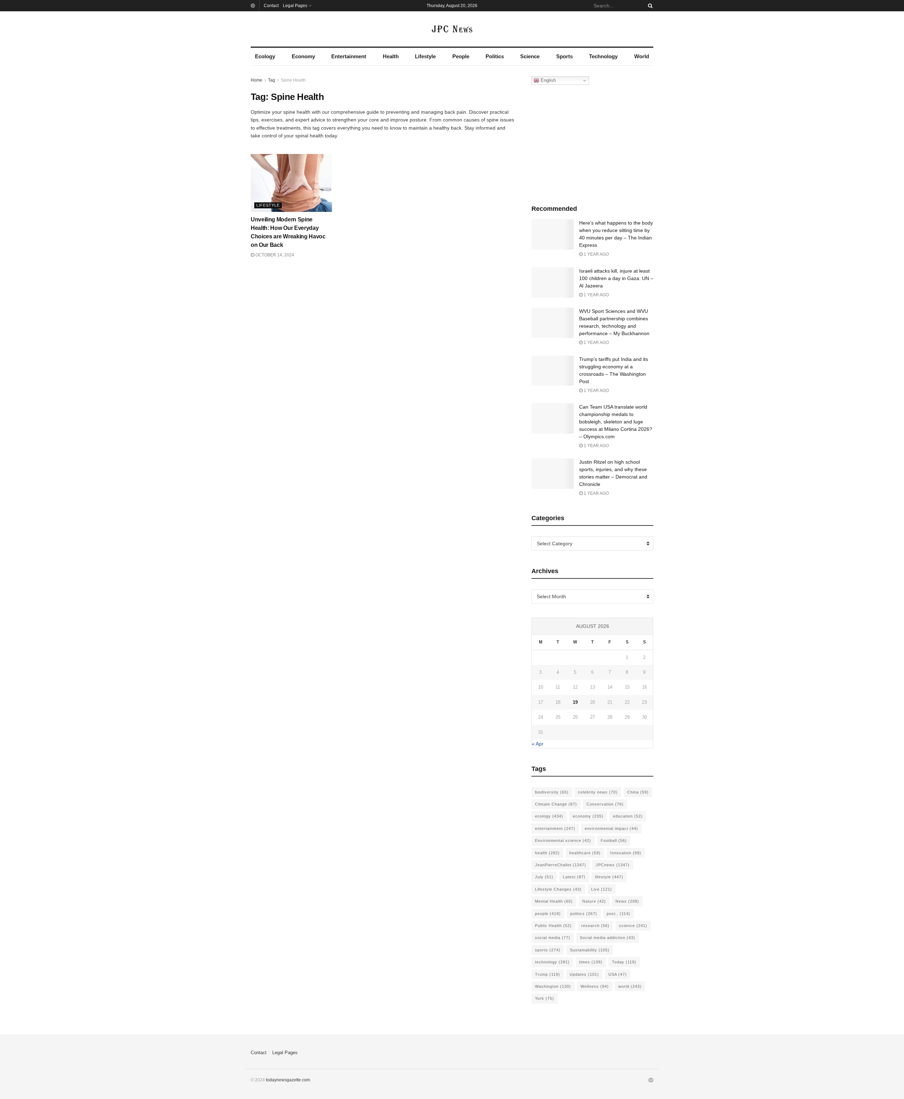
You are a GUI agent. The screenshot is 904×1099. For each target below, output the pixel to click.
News (627, 901)
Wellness (595, 986)
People (460, 56)
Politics (495, 56)
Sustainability (589, 950)
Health (391, 56)
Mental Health (554, 901)
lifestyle (609, 877)
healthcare (585, 853)
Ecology (265, 56)
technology (552, 962)
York (544, 998)
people (548, 913)
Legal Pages (295, 5)
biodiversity (552, 792)
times (590, 962)
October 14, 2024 (274, 255)
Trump (547, 974)
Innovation (625, 853)
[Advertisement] (593, 143)
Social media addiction (607, 937)
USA (617, 974)
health (547, 853)
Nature (594, 901)
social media (552, 937)
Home (256, 80)
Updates (584, 974)
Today (624, 962)
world (630, 986)
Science (530, 56)
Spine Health (293, 80)
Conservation (605, 804)
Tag (271, 80)
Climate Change (556, 804)
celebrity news (598, 792)
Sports (564, 56)
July (544, 877)
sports (547, 950)
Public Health (553, 925)
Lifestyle (425, 56)
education (628, 816)
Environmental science (563, 840)
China (638, 792)
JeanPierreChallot (560, 865)
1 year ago (596, 254)
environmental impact (611, 828)
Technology (603, 56)
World (641, 56)
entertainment (555, 828)
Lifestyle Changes (558, 889)
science (633, 925)
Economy (303, 56)
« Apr (537, 744)
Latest (574, 877)
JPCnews (613, 865)
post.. (618, 913)
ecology (549, 816)
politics (583, 913)
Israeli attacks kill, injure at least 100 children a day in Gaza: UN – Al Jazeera (616, 278)
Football (614, 840)
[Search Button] (649, 5)
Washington (553, 986)
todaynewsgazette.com (288, 1079)
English (547, 80)
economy (588, 816)
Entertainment (348, 56)
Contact (271, 5)
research (595, 925)
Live (601, 889)
